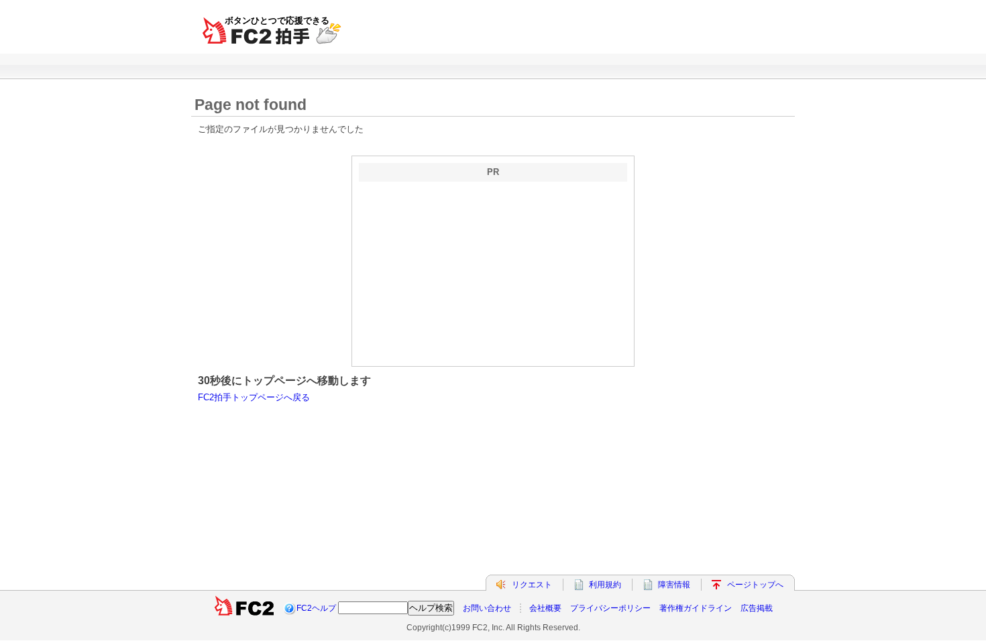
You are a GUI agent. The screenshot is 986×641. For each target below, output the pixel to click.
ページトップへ (755, 584)
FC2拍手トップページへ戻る (254, 397)
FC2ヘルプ (316, 608)
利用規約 (605, 584)
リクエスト (532, 584)
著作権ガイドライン (695, 608)
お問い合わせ (487, 608)
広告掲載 (757, 608)
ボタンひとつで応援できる (277, 20)
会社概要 (545, 608)
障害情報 (674, 584)
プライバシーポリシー (610, 608)
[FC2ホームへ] (244, 608)
